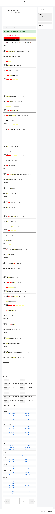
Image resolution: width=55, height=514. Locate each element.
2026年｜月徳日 (27, 421)
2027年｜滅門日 (27, 485)
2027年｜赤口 (27, 495)
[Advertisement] (19, 19)
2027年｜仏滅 (27, 493)
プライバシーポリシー (49, 511)
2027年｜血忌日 (11, 481)
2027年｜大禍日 (27, 483)
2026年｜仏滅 (27, 447)
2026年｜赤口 (27, 449)
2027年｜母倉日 (11, 468)
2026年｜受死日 (27, 426)
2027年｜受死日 (27, 472)
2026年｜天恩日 (27, 419)
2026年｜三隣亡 (11, 428)
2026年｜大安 (11, 449)
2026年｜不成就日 (28, 428)
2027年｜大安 (11, 495)
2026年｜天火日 (27, 434)
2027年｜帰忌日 (27, 479)
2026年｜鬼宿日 (27, 413)
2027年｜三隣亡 (11, 474)
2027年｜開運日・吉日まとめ (19, 455)
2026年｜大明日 (27, 415)
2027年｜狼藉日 (11, 485)
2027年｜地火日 (11, 483)
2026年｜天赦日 (11, 415)
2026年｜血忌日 (11, 434)
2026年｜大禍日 (27, 436)
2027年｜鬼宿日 (27, 459)
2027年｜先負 (11, 493)
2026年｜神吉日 (11, 419)
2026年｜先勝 (11, 445)
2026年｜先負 (11, 447)
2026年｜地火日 (11, 436)
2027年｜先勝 (11, 491)
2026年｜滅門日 (27, 438)
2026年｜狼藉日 (11, 438)
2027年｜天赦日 (11, 461)
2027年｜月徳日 (27, 468)
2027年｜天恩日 (27, 466)
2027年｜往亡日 (11, 487)
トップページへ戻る (43, 511)
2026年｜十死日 (11, 426)
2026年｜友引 (27, 445)
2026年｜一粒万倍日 (11, 413)
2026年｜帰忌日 (27, 432)
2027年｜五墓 (11, 479)
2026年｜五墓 (11, 432)
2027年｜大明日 (27, 461)
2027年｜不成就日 (28, 474)
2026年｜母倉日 (11, 421)
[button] (51, 9)
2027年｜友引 (27, 491)
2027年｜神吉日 (11, 466)
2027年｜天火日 (27, 481)
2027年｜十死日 (11, 472)
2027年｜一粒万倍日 (11, 459)
